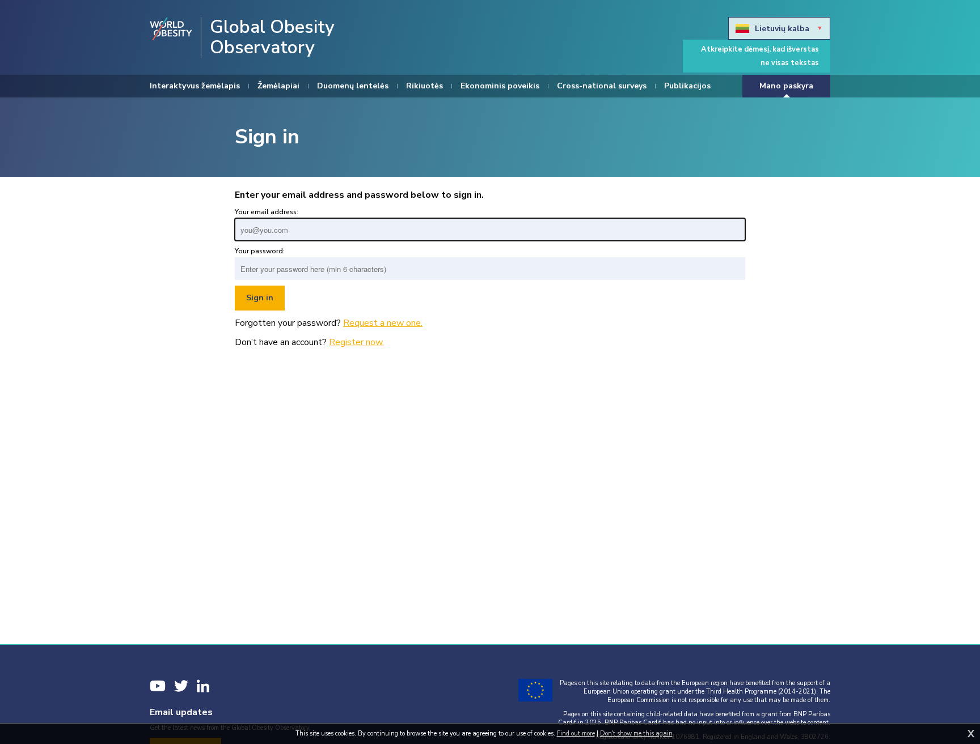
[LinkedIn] (203, 686)
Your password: (260, 251)
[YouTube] (158, 686)
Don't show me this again (636, 733)
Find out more (576, 733)
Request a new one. (383, 323)
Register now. (356, 342)
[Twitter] (181, 686)
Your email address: (266, 211)
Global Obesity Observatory (272, 37)
